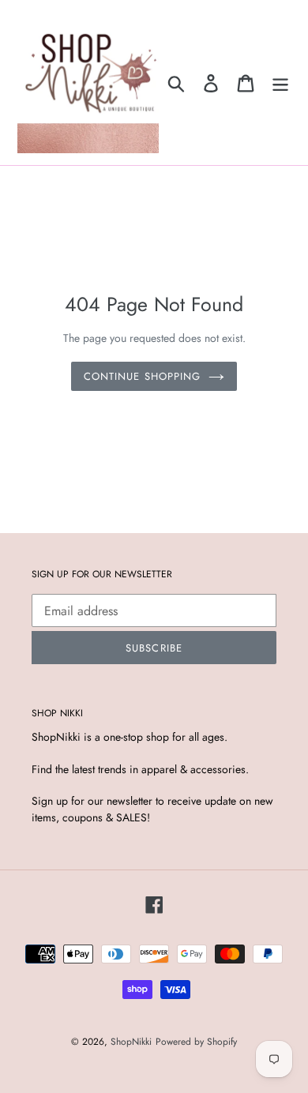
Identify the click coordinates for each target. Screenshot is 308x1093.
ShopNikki (131, 1042)
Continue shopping (142, 376)
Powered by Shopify (196, 1042)
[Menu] (280, 82)
